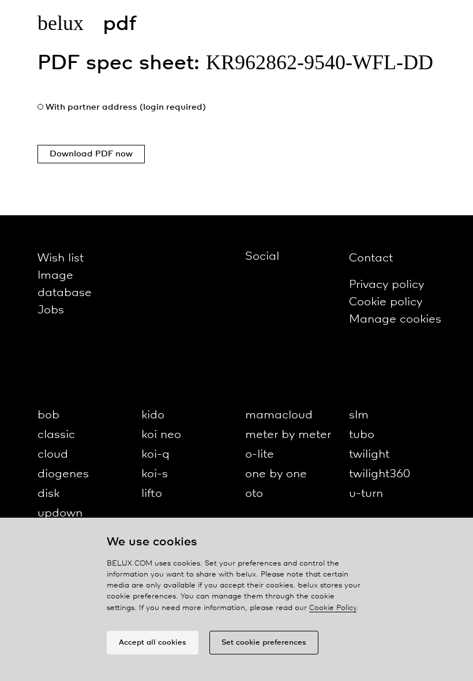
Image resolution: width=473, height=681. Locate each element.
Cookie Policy (332, 608)
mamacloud (279, 415)
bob (48, 415)
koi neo (161, 434)
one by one (276, 474)
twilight (369, 454)
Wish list (60, 258)
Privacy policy (386, 284)
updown (59, 513)
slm (359, 415)
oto (254, 493)
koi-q (155, 454)
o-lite (259, 454)
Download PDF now (91, 154)
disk (48, 493)
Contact (371, 258)
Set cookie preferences (264, 642)
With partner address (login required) (126, 107)
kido (152, 415)
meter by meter (288, 434)
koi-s (154, 474)
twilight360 (379, 474)
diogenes (63, 474)
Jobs (50, 310)
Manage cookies (395, 319)
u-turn (366, 493)
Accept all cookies (152, 642)
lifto (151, 493)
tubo (361, 434)
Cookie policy (385, 302)
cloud (52, 454)
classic (56, 434)
